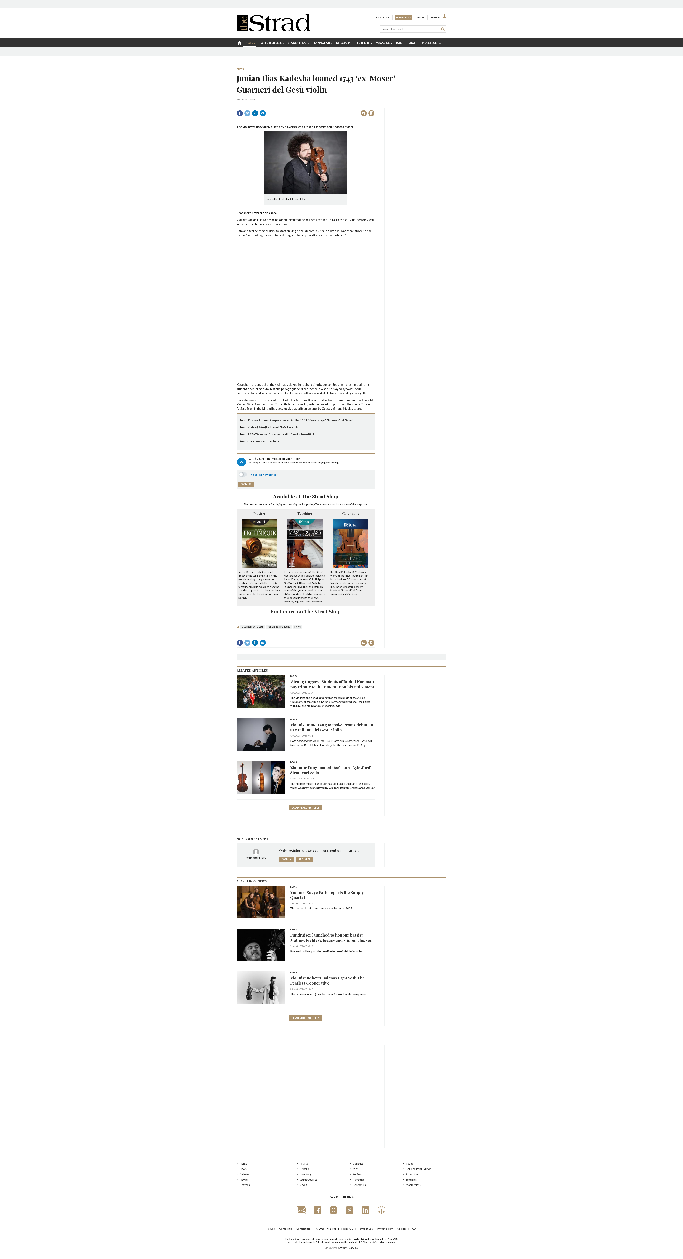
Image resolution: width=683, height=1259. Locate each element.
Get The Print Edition (418, 1168)
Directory (305, 1174)
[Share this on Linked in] (255, 113)
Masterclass (413, 1184)
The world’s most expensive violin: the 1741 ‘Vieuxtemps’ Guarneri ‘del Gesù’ (300, 420)
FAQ (413, 1228)
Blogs (293, 676)
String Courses (308, 1179)
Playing (259, 513)
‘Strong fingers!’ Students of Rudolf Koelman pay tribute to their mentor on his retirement (332, 684)
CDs (316, 504)
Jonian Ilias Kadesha (279, 626)
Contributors (304, 1228)
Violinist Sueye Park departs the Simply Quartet (327, 894)
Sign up (246, 484)
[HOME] (240, 42)
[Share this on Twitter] (247, 113)
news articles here (264, 213)
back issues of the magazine (351, 504)
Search (443, 29)
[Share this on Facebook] (240, 113)
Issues (409, 1163)
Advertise (358, 1179)
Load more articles (305, 807)
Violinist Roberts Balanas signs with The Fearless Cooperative (327, 980)
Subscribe (403, 17)
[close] (374, 105)
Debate (244, 1174)
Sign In (435, 17)
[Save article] (371, 113)
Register (383, 17)
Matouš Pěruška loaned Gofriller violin (273, 427)
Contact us (359, 1184)
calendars (325, 504)
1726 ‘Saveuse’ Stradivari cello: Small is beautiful (281, 434)
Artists (304, 1163)
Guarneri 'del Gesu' (252, 626)
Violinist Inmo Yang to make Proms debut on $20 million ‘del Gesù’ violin (331, 727)
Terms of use (365, 1228)
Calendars (350, 513)
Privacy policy (385, 1228)
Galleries (358, 1163)
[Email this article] (263, 113)
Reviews (358, 1174)
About (303, 1184)
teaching (292, 504)
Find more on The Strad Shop (306, 611)
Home (243, 1163)
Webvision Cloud (349, 1248)
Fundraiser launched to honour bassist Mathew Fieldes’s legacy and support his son (331, 937)
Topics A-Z (347, 1228)
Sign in (327, 105)
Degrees (244, 1184)
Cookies (401, 1228)
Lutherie (304, 1168)
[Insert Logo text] (274, 30)
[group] (430, 42)
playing (278, 504)
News (240, 68)
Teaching (304, 513)
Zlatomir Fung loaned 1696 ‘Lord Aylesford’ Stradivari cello (330, 770)
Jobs (355, 1168)
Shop (421, 17)
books (301, 504)
